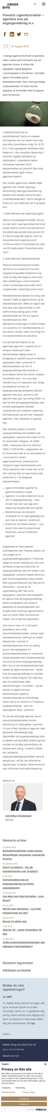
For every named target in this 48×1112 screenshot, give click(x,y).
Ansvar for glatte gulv (15, 921)
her (33, 1023)
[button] (5, 35)
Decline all (24, 1104)
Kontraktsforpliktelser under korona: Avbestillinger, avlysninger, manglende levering (24, 855)
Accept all (24, 1099)
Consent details (8, 1092)
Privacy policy (29, 1092)
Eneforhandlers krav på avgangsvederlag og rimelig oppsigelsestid (18, 884)
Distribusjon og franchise (17, 970)
